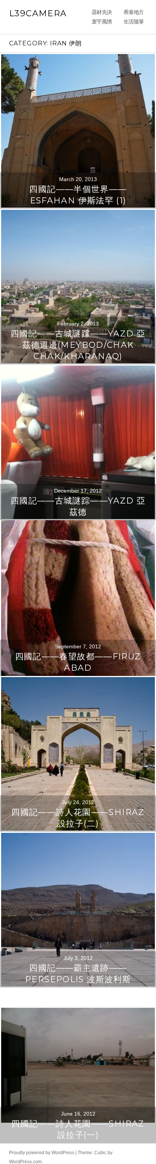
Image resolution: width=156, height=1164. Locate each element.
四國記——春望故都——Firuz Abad (78, 688)
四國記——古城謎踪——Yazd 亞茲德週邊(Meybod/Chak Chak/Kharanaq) (78, 370)
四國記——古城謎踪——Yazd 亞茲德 (78, 532)
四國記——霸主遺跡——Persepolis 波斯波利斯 (78, 999)
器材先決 (123, 13)
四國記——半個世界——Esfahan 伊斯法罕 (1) (77, 220)
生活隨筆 (123, 47)
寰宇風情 (123, 35)
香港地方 (123, 24)
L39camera (38, 13)
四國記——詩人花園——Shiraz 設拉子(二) (77, 843)
